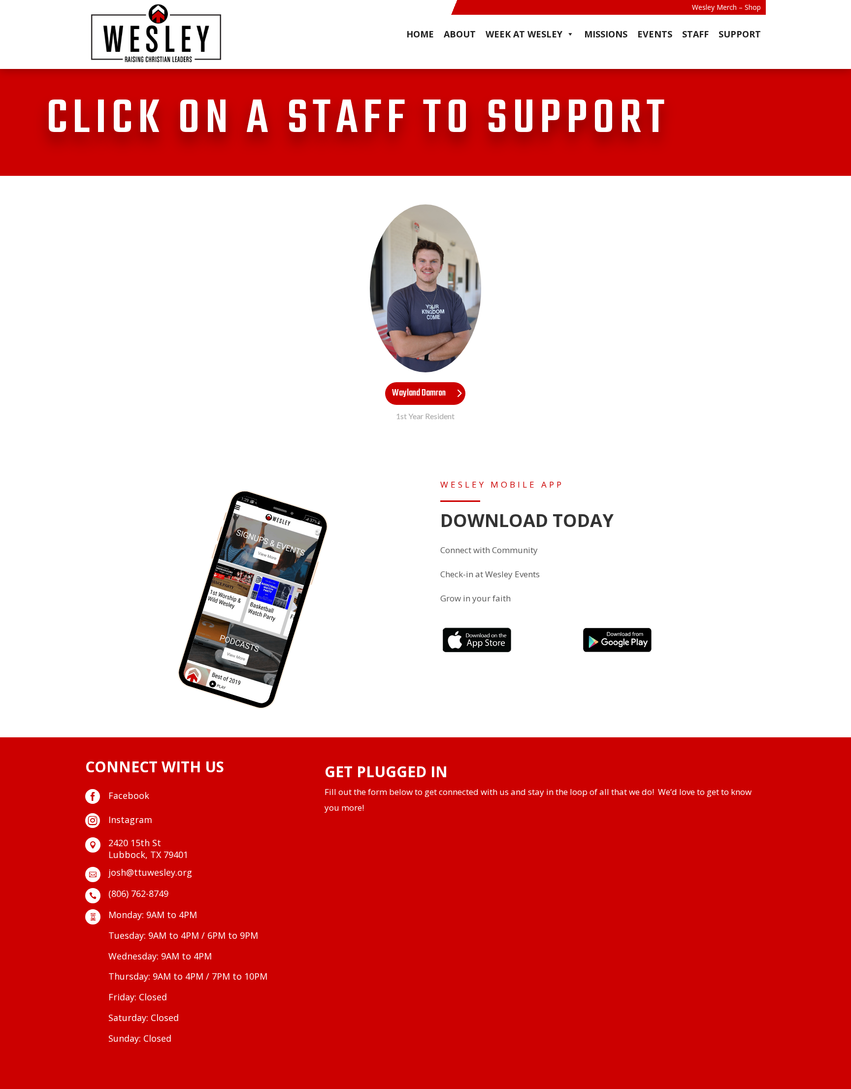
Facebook (128, 795)
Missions (605, 34)
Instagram (130, 819)
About (460, 34)
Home (420, 34)
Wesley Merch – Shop (726, 8)
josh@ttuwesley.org (150, 872)
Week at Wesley (524, 34)
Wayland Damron (419, 393)
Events (654, 34)
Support (740, 34)
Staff (695, 34)
